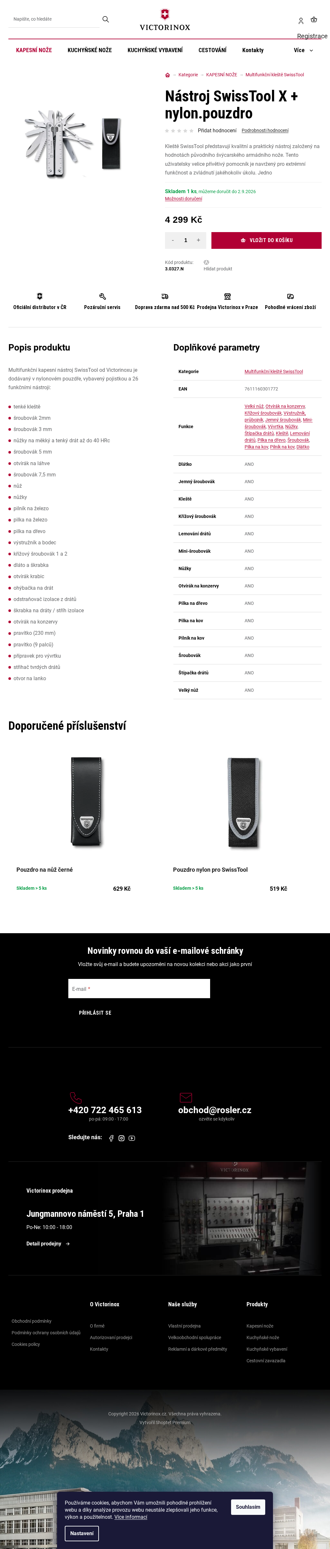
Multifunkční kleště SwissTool (274, 371)
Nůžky (291, 426)
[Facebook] (111, 1138)
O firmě (97, 1325)
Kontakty (99, 1349)
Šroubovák (298, 440)
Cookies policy (26, 1344)
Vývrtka (275, 426)
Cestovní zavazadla (266, 1360)
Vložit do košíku (271, 240)
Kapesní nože (260, 1325)
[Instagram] (121, 1138)
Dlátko (302, 446)
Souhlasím (248, 1507)
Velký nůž (254, 406)
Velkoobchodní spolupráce (194, 1337)
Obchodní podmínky (32, 1321)
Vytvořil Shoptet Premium (165, 1422)
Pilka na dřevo (271, 440)
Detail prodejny (43, 1244)
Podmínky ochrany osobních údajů (46, 1332)
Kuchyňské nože (263, 1337)
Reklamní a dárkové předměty (197, 1349)
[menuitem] (34, 50)
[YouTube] (132, 1138)
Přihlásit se (95, 1013)
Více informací (130, 1517)
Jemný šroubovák (283, 419)
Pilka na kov (256, 446)
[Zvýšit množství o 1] (198, 240)
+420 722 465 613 (105, 1110)
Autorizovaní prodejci (111, 1337)
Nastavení (81, 1533)
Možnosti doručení (183, 198)
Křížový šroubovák (263, 413)
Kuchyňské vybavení (267, 1349)
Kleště (282, 433)
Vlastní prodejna (184, 1325)
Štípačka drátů (259, 433)
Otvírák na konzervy (285, 406)
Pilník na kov (282, 446)
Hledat (106, 19)
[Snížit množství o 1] (173, 240)
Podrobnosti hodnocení (265, 130)
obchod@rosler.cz (214, 1110)
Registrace (298, 19)
